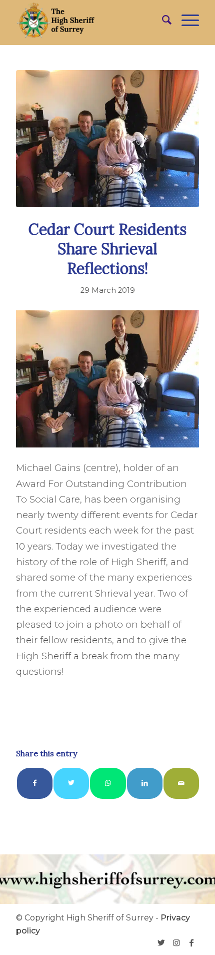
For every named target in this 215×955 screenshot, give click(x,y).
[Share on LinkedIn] (144, 783)
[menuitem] (162, 20)
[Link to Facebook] (191, 942)
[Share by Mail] (181, 783)
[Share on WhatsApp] (108, 783)
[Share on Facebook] (34, 783)
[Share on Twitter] (71, 783)
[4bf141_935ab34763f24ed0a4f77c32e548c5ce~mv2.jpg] (107, 138)
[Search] (162, 20)
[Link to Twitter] (161, 942)
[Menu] (185, 20)
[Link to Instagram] (176, 942)
